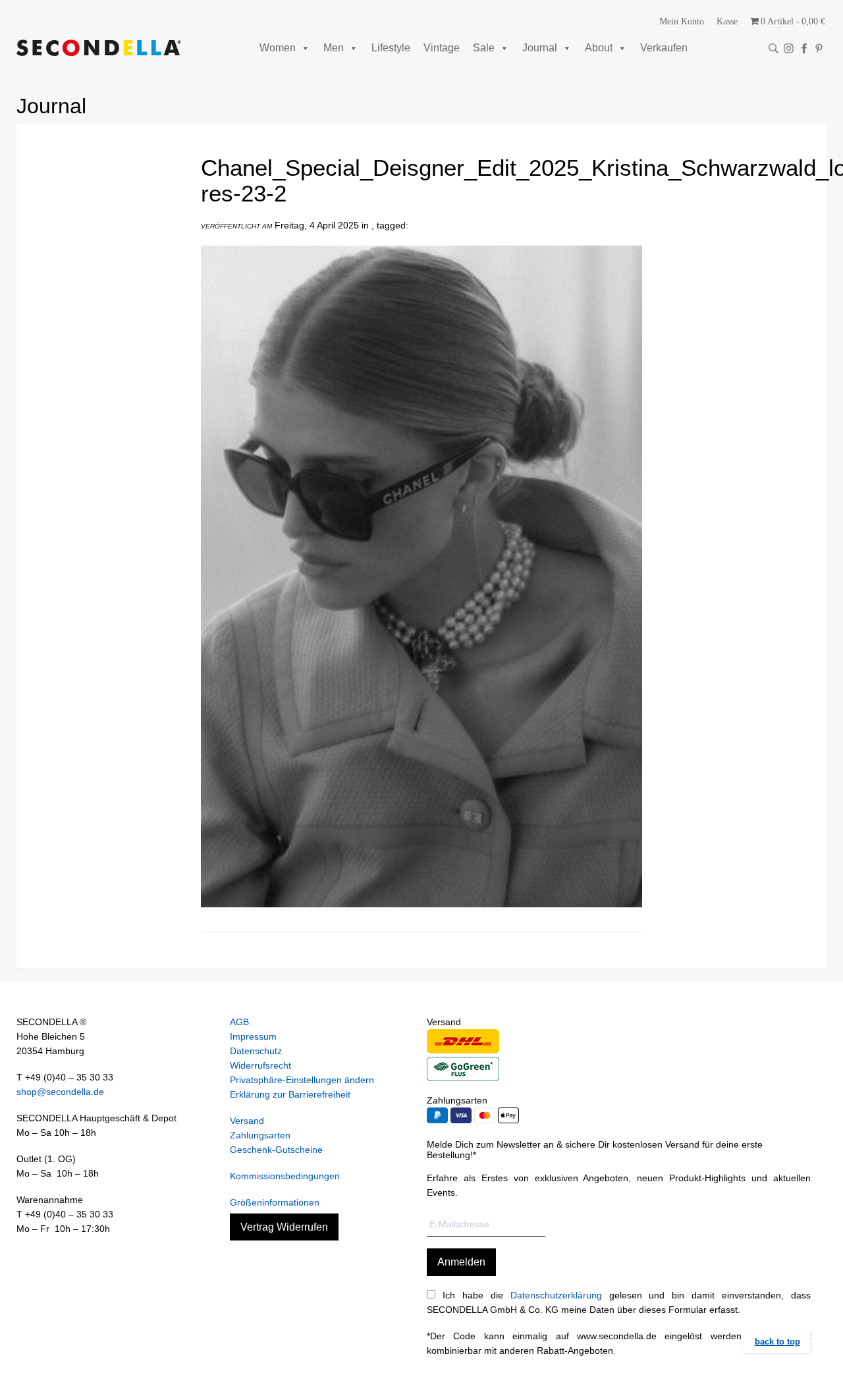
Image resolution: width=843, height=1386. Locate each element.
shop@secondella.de (60, 1091)
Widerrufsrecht (260, 1065)
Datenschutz (256, 1051)
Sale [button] (484, 47)
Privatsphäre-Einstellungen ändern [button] (302, 1080)
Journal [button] (539, 47)
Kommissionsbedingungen (285, 1176)
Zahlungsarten (260, 1135)
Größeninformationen (274, 1202)
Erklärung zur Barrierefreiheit (290, 1094)
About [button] (598, 47)
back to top (777, 1341)
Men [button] (333, 47)
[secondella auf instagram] (789, 48)
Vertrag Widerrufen (284, 1227)
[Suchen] (773, 48)
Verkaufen (664, 47)
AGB (239, 1022)
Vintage (441, 47)
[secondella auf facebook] (804, 48)
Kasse (727, 21)
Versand (247, 1120)
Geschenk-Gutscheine (276, 1149)
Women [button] (277, 47)
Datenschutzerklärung (556, 1295)
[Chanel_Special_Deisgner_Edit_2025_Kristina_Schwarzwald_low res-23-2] (421, 917)
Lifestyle (390, 47)
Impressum (253, 1036)
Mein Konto (681, 21)
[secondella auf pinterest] (819, 48)
